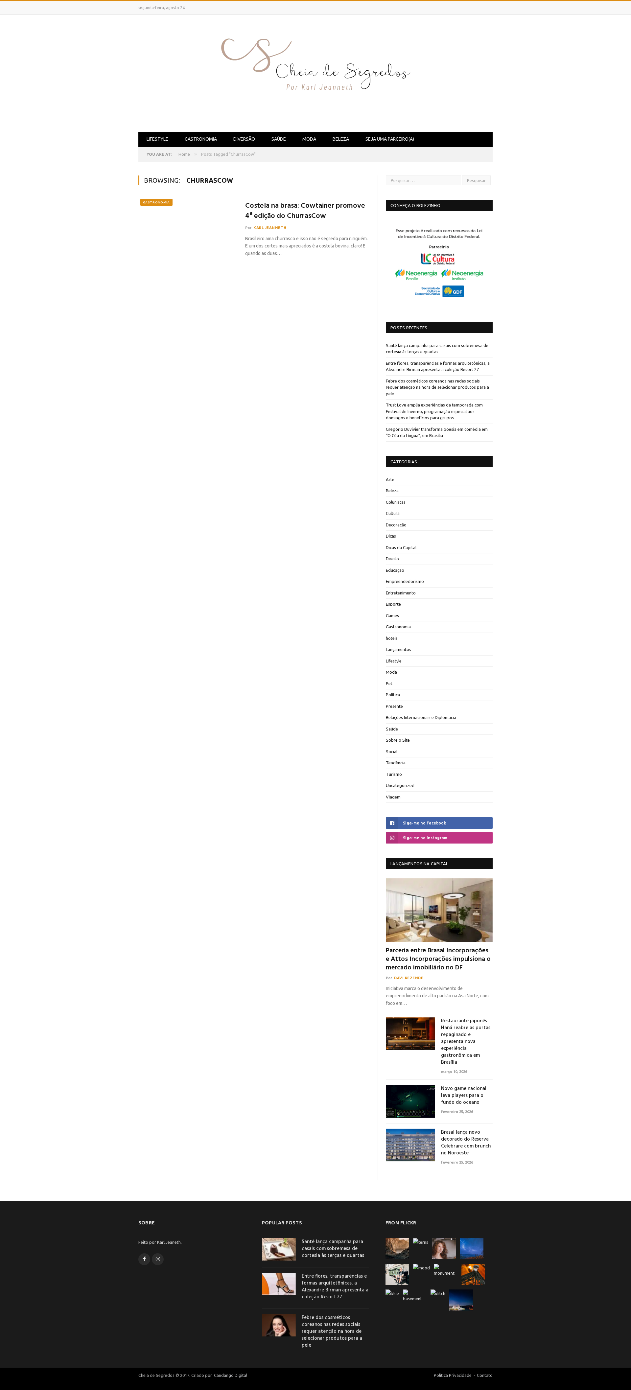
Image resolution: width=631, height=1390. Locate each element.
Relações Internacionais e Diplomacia (421, 717)
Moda (309, 139)
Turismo (394, 774)
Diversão (244, 139)
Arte (390, 479)
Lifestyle (157, 139)
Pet (389, 683)
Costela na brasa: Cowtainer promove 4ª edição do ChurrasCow (305, 211)
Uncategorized (400, 785)
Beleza (341, 139)
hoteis (392, 638)
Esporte (393, 604)
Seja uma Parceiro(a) (389, 139)
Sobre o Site (398, 740)
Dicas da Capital (401, 547)
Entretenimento (401, 593)
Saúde (278, 139)
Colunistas (396, 502)
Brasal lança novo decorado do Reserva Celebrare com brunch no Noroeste (466, 1143)
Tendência (396, 762)
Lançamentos (398, 649)
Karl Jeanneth (269, 228)
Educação (395, 570)
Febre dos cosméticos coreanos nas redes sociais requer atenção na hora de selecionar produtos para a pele (437, 387)
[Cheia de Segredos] (315, 72)
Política (393, 694)
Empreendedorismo (405, 581)
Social (391, 751)
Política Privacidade (453, 1375)
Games (392, 615)
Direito (392, 558)
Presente (394, 706)
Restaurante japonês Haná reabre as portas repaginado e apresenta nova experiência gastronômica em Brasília (465, 1042)
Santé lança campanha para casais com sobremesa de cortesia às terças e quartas (333, 1249)
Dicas (391, 536)
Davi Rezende (409, 978)
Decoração (396, 524)
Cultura (393, 513)
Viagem (393, 797)
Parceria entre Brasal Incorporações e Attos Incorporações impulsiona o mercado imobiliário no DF (438, 959)
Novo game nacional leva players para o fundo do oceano (463, 1095)
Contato (485, 1375)
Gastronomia (201, 139)
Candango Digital (230, 1375)
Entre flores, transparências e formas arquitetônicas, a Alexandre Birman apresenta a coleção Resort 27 (335, 1287)
